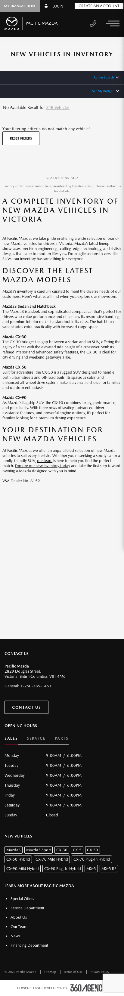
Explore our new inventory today (42, 466)
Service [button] (36, 738)
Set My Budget (103, 91)
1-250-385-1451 (35, 686)
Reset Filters (21, 138)
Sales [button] (11, 738)
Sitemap (50, 972)
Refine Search (104, 77)
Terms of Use (73, 972)
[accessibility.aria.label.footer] (88, 987)
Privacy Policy (99, 972)
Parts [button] (62, 738)
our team (44, 460)
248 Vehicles (58, 107)
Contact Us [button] (26, 707)
